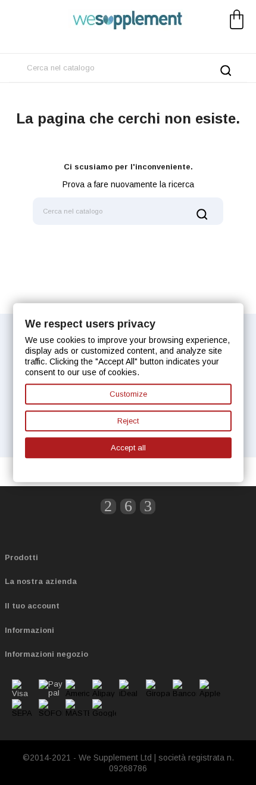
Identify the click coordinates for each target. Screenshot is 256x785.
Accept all (128, 447)
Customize (128, 394)
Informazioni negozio (46, 654)
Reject (128, 420)
